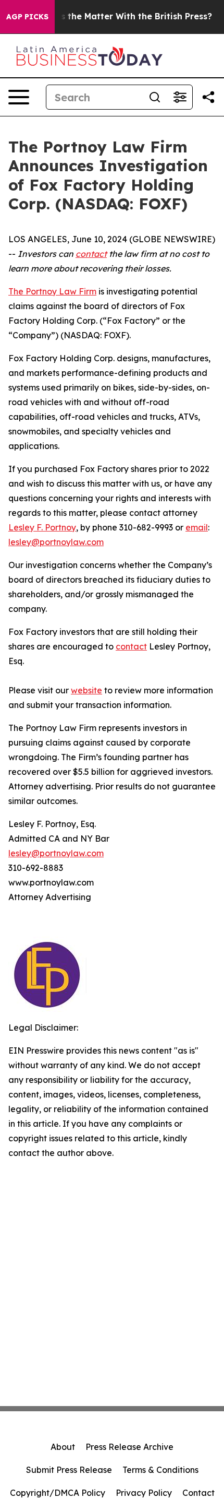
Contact (198, 1493)
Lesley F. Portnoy (42, 527)
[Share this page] (208, 97)
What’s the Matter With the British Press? (123, 16)
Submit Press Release (69, 1470)
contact (131, 646)
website (86, 690)
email (196, 527)
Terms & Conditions (160, 1470)
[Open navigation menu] (18, 97)
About (63, 1447)
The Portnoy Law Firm (52, 291)
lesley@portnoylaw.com (56, 542)
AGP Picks (27, 16)
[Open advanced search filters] (179, 97)
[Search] (154, 97)
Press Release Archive (129, 1447)
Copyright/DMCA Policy (57, 1493)
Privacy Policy (144, 1493)
